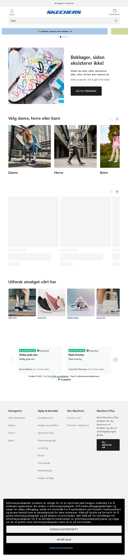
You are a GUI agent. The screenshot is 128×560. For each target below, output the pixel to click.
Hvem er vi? (74, 417)
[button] (115, 12)
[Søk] (116, 20)
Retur (41, 455)
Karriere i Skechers (78, 425)
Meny (12, 14)
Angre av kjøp (46, 478)
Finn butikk (44, 463)
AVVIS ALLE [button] (64, 539)
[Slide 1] (60, 37)
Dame (11, 425)
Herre (11, 432)
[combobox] (64, 21)
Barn (11, 440)
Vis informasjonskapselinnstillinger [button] (61, 548)
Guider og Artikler (48, 425)
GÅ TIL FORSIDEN (86, 91)
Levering (43, 448)
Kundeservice (45, 417)
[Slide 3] (65, 37)
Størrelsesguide (47, 440)
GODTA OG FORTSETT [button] (64, 529)
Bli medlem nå (107, 445)
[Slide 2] (63, 37)
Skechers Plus (46, 432)
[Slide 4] (67, 37)
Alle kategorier (16, 417)
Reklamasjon (45, 470)
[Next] (117, 119)
